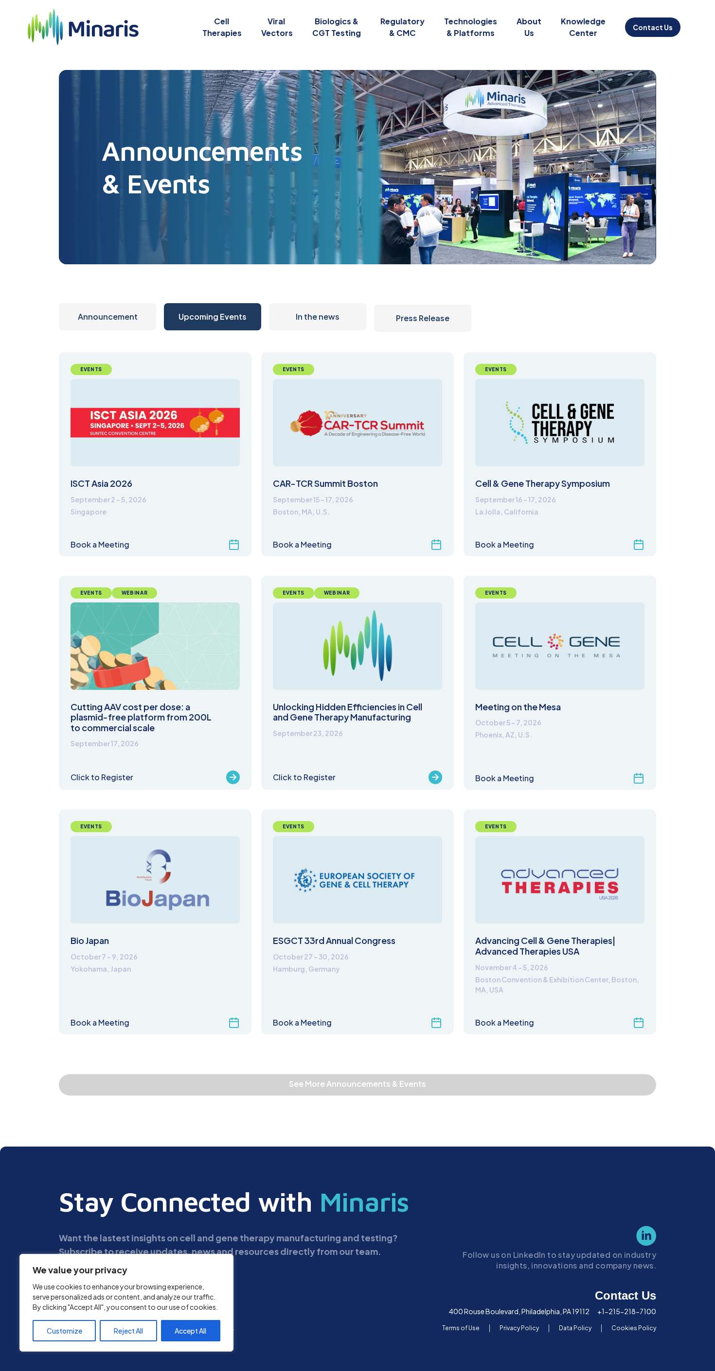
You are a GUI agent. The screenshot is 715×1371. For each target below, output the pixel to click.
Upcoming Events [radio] (213, 316)
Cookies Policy (633, 1328)
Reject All (128, 1330)
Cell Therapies (222, 27)
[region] (126, 1303)
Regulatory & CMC (402, 27)
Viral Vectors (277, 27)
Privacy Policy (519, 1328)
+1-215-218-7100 (626, 1311)
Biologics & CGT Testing (336, 27)
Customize (64, 1330)
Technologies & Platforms (470, 27)
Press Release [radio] (422, 318)
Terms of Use (461, 1328)
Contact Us (653, 27)
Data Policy (575, 1328)
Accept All (190, 1330)
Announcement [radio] (108, 316)
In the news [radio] (318, 316)
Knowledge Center (583, 27)
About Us (529, 27)
